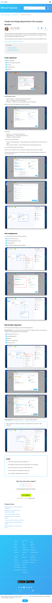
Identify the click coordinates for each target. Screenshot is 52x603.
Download (24, 567)
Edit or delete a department (13, 50)
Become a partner (34, 559)
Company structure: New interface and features (13, 522)
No (29, 485)
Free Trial (24, 564)
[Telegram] (21, 587)
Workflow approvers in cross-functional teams (13, 526)
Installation (24, 569)
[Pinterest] (31, 587)
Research (24, 557)
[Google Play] (30, 582)
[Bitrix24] (4, 2)
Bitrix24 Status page (17, 569)
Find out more (26, 596)
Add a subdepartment (12, 49)
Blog (23, 542)
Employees (15, 14)
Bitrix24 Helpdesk (5, 14)
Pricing (15, 544)
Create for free (31, 498)
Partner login (33, 562)
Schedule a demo (17, 567)
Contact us (16, 549)
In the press (16, 552)
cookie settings (17, 597)
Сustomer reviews (25, 549)
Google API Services (34, 552)
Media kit (15, 547)
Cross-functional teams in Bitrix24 (12, 514)
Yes (23, 485)
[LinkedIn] (29, 587)
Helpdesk (16, 557)
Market (32, 542)
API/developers (33, 549)
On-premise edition (25, 562)
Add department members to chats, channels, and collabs (12, 511)
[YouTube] (24, 587)
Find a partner (33, 557)
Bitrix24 (15, 542)
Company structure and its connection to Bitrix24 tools (14, 507)
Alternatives (24, 552)
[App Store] (21, 582)
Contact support (17, 564)
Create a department (12, 47)
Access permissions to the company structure (13, 517)
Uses (23, 554)
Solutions (24, 547)
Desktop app (33, 547)
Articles (23, 544)
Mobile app (32, 544)
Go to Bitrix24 (26, 495)
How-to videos (16, 562)
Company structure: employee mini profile (14, 520)
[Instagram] (26, 587)
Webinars (16, 559)
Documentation (25, 572)
